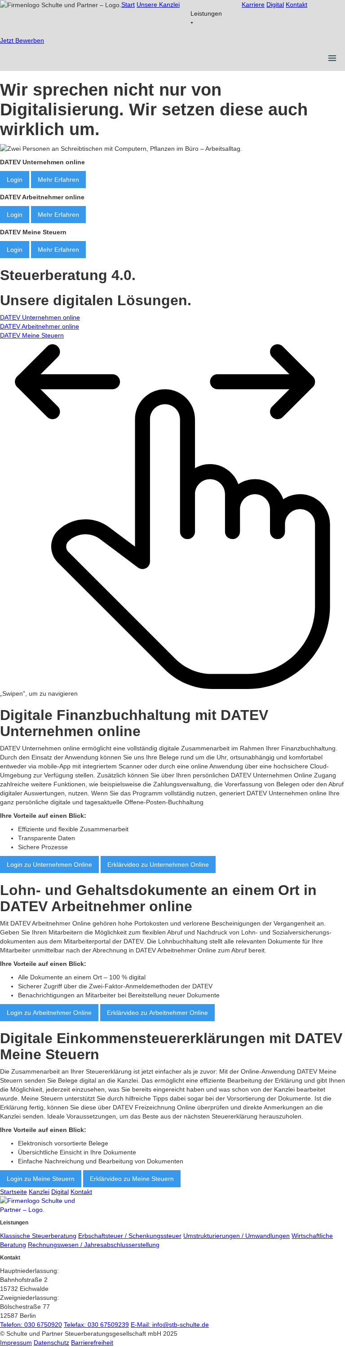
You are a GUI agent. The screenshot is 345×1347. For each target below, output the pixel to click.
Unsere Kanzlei (158, 4)
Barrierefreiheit (92, 1342)
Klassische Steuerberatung (38, 1235)
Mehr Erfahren (58, 179)
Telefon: (31, 1324)
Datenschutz (51, 1342)
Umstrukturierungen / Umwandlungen (236, 1235)
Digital (275, 4)
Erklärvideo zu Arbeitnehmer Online (157, 1012)
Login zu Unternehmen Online (49, 864)
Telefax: (96, 1324)
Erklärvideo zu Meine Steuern (132, 1178)
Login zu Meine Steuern (41, 1178)
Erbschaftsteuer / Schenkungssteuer (129, 1235)
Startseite (13, 1191)
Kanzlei (39, 1191)
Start (128, 4)
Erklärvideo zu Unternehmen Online (158, 864)
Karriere (253, 4)
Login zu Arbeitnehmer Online (49, 1012)
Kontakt (296, 4)
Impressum (16, 1342)
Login (14, 179)
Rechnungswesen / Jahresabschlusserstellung (93, 1244)
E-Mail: (170, 1324)
